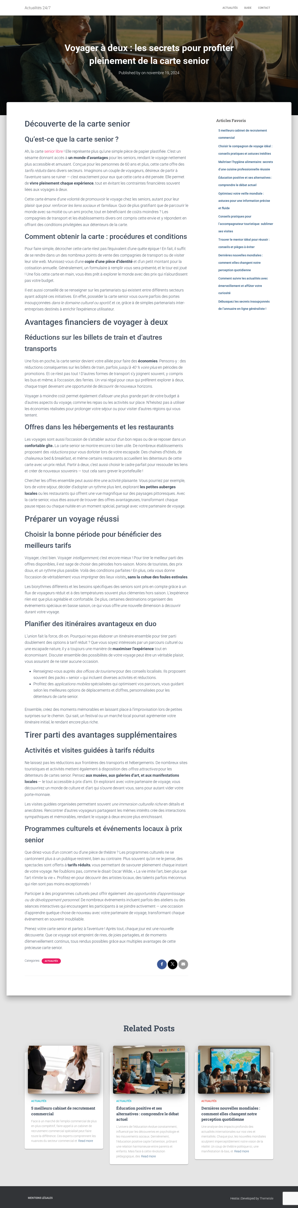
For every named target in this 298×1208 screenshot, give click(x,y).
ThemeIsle (266, 1198)
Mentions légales (40, 1197)
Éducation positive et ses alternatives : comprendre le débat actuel (147, 1113)
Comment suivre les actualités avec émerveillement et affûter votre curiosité (243, 286)
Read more (85, 1141)
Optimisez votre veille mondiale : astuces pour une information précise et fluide (244, 201)
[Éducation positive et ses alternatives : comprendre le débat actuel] (149, 1069)
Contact (264, 7)
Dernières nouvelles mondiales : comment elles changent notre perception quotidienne (240, 263)
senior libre (53, 151)
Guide (248, 7)
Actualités (230, 7)
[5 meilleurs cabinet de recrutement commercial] (64, 1069)
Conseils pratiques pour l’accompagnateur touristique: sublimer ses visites (245, 224)
